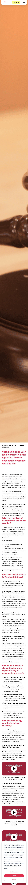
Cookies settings (14, 872)
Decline (14, 879)
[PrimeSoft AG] (4, 2)
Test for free (16, 2)
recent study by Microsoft (9, 478)
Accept (14, 875)
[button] (24, 2)
